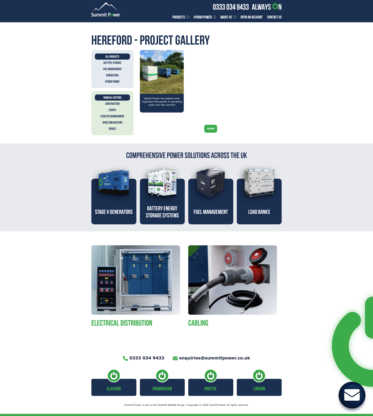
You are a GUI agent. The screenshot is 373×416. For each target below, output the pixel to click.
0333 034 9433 (231, 7)
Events (112, 110)
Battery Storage (112, 62)
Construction (112, 103)
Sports (112, 128)
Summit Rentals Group (171, 405)
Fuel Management (112, 69)
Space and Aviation (112, 122)
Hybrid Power (112, 81)
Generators (112, 75)
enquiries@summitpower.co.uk (214, 358)
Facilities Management (112, 116)
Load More (211, 128)
